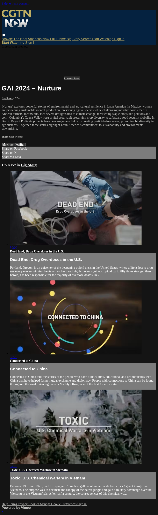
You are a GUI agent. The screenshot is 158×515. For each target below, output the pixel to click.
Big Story (74, 39)
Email (22, 144)
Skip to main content (15, 3)
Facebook (8, 144)
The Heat (21, 39)
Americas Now (39, 39)
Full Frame (58, 39)
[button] (3, 35)
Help (5, 504)
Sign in (119, 39)
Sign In (30, 42)
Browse (8, 39)
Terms (13, 504)
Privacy (23, 504)
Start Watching (103, 39)
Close (68, 78)
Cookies (34, 504)
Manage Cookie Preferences (58, 504)
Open (76, 78)
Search (86, 39)
